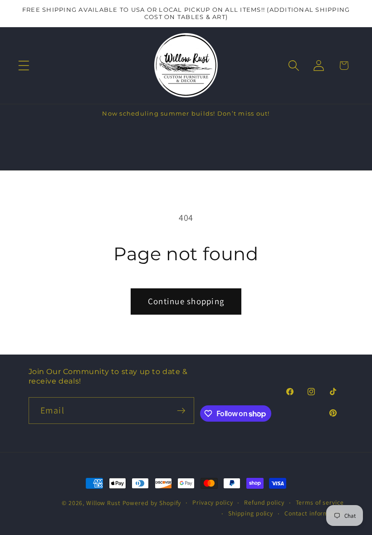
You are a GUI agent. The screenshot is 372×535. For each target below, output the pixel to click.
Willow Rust (103, 503)
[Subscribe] (181, 410)
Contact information (314, 513)
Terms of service (320, 502)
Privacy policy (212, 502)
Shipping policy (250, 513)
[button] (23, 65)
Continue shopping (186, 301)
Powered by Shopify (151, 503)
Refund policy (264, 502)
